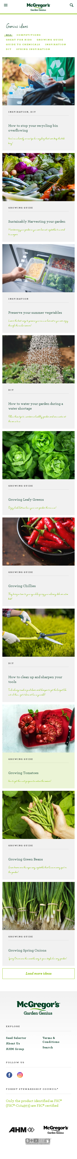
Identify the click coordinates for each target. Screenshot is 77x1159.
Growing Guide (50, 39)
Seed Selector (16, 1037)
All (9, 35)
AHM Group (15, 1049)
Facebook (9, 1075)
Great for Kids (19, 39)
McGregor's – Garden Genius (38, 7)
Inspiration (55, 44)
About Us (13, 1043)
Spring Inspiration (33, 49)
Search (71, 5)
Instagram (20, 1075)
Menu (6, 5)
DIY (9, 49)
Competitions (29, 35)
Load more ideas (39, 973)
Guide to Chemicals (23, 44)
